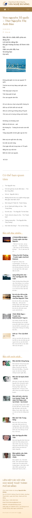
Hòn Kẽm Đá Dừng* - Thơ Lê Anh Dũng (16, 225)
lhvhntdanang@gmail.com (13, 502)
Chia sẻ (7, 32)
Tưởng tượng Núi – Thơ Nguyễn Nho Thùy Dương (16, 221)
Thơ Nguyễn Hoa (10, 185)
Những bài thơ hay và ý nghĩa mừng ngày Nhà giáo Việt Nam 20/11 (17, 198)
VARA (19, 512)
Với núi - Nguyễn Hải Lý (12, 194)
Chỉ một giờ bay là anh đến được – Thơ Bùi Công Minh (16, 190)
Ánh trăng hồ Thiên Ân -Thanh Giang (16, 203)
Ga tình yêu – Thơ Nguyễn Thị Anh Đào (16, 211)
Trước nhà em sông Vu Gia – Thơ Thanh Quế (17, 216)
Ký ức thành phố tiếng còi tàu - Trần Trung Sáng (15, 207)
